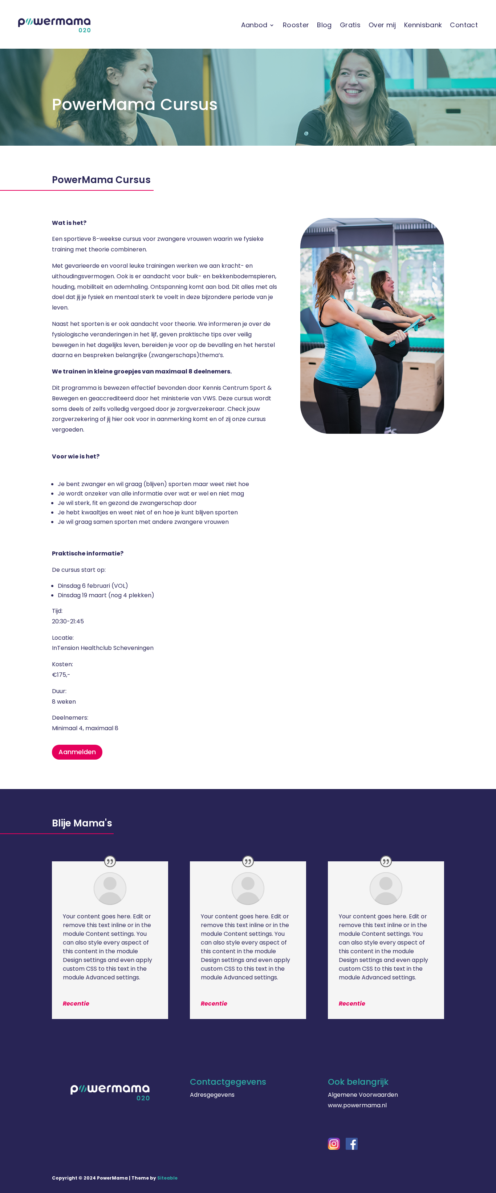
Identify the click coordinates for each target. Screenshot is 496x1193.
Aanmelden (77, 751)
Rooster (296, 24)
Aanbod (254, 24)
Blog (324, 24)
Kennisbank (423, 24)
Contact (464, 24)
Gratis (350, 24)
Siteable (167, 1178)
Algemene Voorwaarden (363, 1095)
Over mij (382, 24)
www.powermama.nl (357, 1105)
